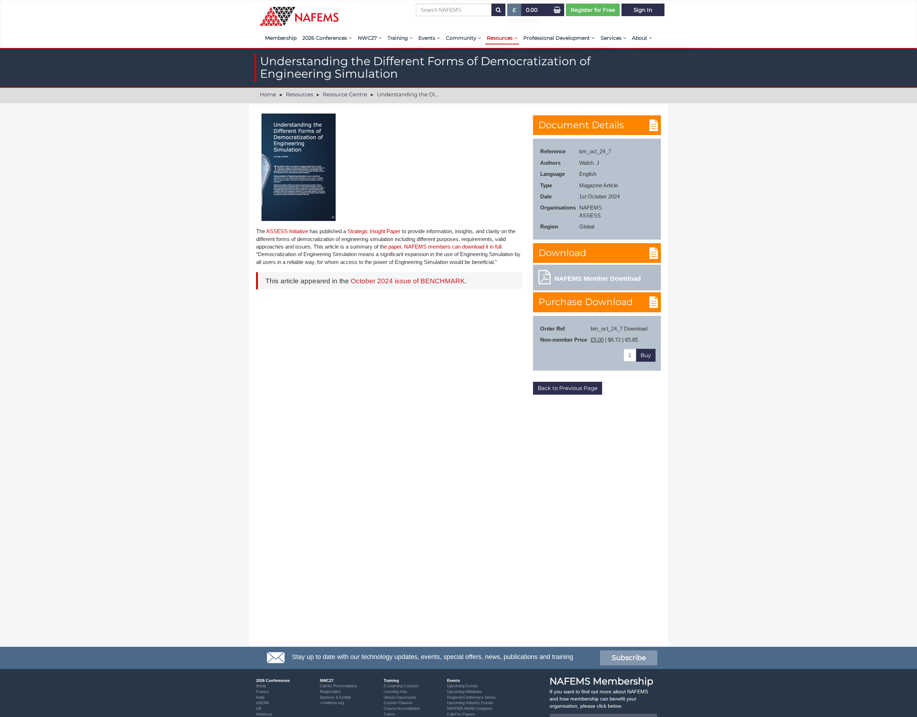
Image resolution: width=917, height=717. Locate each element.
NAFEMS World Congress (470, 708)
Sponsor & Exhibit (335, 697)
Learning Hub (395, 691)
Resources (500, 38)
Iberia (261, 686)
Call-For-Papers (461, 714)
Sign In (643, 9)
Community (462, 38)
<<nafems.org (332, 703)
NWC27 (368, 38)
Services (612, 38)
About (640, 38)
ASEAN (262, 703)
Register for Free (593, 9)
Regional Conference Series (471, 697)
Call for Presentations (338, 686)
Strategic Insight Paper (373, 231)
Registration (330, 691)
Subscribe (629, 658)
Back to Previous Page (567, 388)
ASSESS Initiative (286, 231)
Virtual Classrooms (400, 697)
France (262, 691)
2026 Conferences (325, 38)
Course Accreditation (402, 708)
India (260, 697)
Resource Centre (345, 94)
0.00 (532, 9)
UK (258, 708)
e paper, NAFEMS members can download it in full (442, 247)
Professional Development (557, 38)
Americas (264, 714)
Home (268, 94)
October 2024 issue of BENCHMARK (408, 281)
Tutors (389, 714)
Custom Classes (398, 703)
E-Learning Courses (401, 686)
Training (398, 38)
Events (427, 38)
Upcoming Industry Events (470, 703)
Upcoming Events (462, 686)
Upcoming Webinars (464, 691)
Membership (281, 38)
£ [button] (517, 11)
